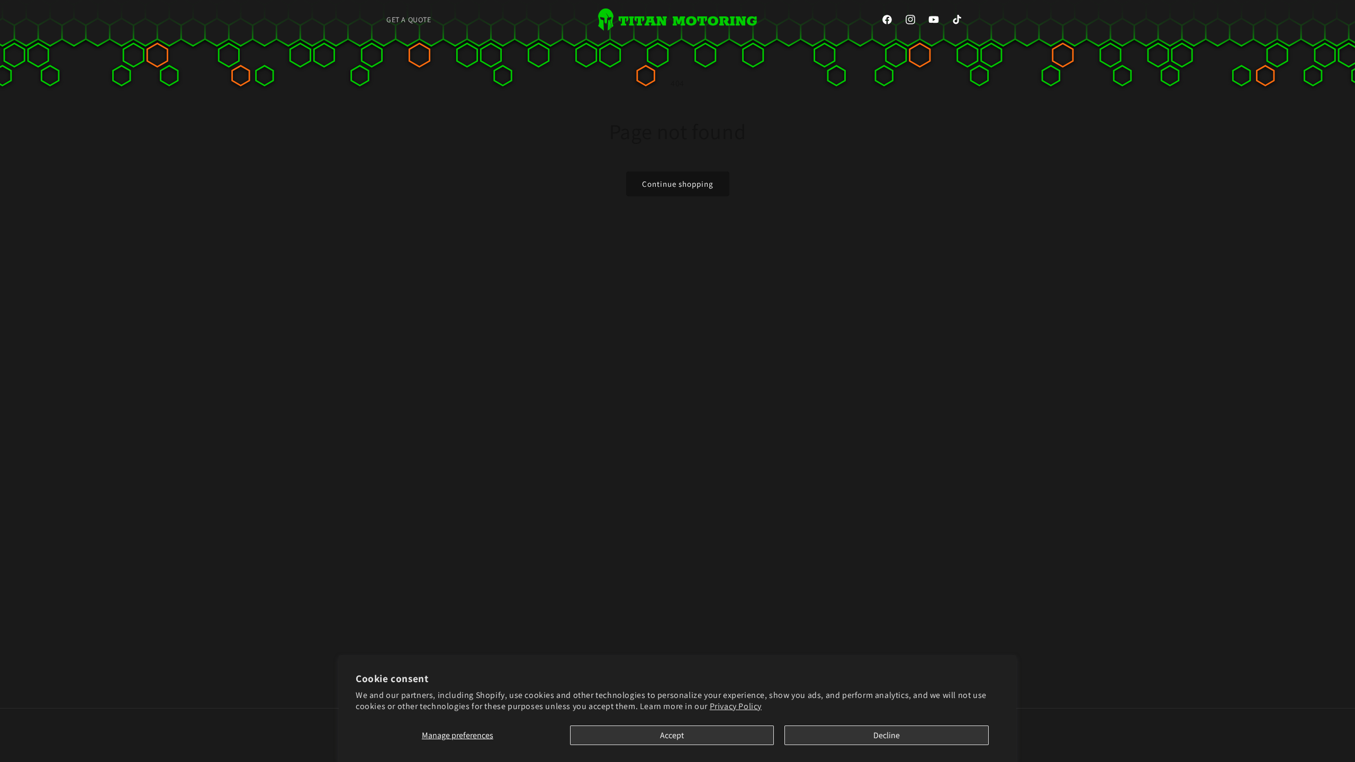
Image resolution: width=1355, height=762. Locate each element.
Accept (672, 735)
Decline (886, 735)
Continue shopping (677, 184)
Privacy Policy (736, 706)
